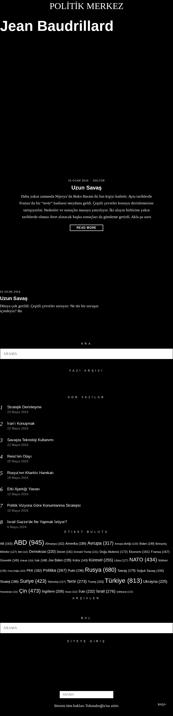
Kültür (99, 180)
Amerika (75, 543)
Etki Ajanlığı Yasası (23, 489)
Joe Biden (59, 560)
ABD (29, 542)
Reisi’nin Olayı (19, 456)
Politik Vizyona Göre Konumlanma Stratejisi (44, 505)
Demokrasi (42, 551)
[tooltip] (79, 683)
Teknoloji (57, 581)
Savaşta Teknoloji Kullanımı (30, 440)
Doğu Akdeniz (114, 551)
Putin (76, 570)
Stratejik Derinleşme (24, 407)
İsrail (105, 591)
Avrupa (100, 543)
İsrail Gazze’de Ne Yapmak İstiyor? (37, 522)
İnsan (71, 591)
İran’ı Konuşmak (21, 423)
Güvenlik (9, 560)
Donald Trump (86, 551)
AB (6, 543)
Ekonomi (139, 551)
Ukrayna (155, 581)
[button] (167, 353)
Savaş (127, 570)
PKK (34, 570)
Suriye (33, 581)
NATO (143, 559)
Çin (30, 591)
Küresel (101, 560)
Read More (86, 227)
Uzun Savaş (86, 188)
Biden (146, 543)
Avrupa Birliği (126, 543)
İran (87, 591)
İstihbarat (124, 591)
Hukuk (27, 560)
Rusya (100, 569)
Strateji (9, 581)
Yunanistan (9, 591)
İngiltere (53, 591)
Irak (41, 560)
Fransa (160, 551)
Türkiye (123, 580)
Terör (77, 581)
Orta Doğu (16, 570)
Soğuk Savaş (150, 570)
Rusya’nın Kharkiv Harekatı (30, 473)
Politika (55, 570)
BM (23, 552)
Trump (96, 581)
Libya (121, 560)
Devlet (65, 551)
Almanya (54, 543)
